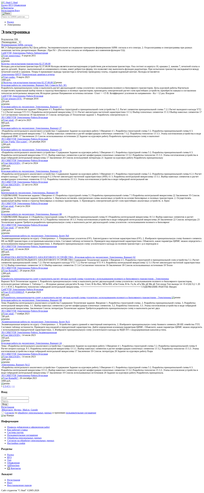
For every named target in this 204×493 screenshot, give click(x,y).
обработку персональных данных (35, 412)
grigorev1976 (15, 98)
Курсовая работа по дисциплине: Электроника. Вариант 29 (31, 171)
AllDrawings (13, 465)
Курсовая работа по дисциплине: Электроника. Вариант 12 (31, 106)
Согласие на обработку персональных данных (30, 440)
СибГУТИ (6, 53)
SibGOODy (14, 163)
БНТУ (18, 74)
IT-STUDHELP (16, 292)
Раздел (4, 5)
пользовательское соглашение (81, 412)
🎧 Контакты (14, 468)
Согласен (9, 412)
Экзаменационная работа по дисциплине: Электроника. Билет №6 (35, 235)
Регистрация (8, 10)
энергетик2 (14, 55)
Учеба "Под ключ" (18, 141)
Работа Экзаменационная (44, 246)
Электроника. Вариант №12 (15, 364)
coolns (11, 77)
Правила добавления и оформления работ (28, 427)
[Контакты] (7, 8)
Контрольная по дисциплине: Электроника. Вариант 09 (29, 192)
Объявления (19, 5)
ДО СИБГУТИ (8, 117)
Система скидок (15, 432)
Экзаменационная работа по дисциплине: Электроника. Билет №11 (35, 321)
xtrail (11, 120)
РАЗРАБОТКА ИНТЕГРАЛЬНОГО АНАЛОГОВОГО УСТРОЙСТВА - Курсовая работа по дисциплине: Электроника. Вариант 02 (68, 257)
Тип (9, 460)
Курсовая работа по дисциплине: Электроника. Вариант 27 (31, 128)
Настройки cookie (16, 443)
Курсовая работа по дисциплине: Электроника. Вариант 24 (31, 343)
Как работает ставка (17, 430)
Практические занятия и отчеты (38, 74)
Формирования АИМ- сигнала (16, 45)
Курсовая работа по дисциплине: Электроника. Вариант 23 (31, 149)
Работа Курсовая (34, 96)
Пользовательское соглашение (22, 435)
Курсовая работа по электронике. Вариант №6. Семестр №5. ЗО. (34, 85)
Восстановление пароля (19, 485)
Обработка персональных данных (24, 438)
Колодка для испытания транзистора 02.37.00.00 (25, 63)
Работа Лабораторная (37, 53)
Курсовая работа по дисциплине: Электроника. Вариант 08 (31, 214)
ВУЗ (11, 5)
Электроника (19, 53)
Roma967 (13, 270)
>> (13, 386)
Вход (17, 10)
